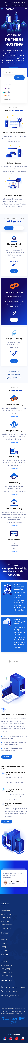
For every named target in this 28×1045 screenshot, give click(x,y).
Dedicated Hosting (14, 509)
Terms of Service (6, 965)
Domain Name (14, 540)
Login (6, 5)
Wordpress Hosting (14, 431)
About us (4, 939)
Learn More (14, 416)
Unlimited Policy (6, 976)
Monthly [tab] (9, 228)
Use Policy (4, 961)
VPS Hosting (14, 457)
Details (14, 271)
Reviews (4, 950)
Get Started (6, 757)
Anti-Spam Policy (6, 972)
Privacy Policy (5, 969)
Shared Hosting (6, 910)
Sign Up (14, 5)
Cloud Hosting (14, 483)
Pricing (3, 947)
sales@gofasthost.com (19, 2)
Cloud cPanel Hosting (14, 404)
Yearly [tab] (19, 228)
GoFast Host (16, 1031)
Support (22, 5)
